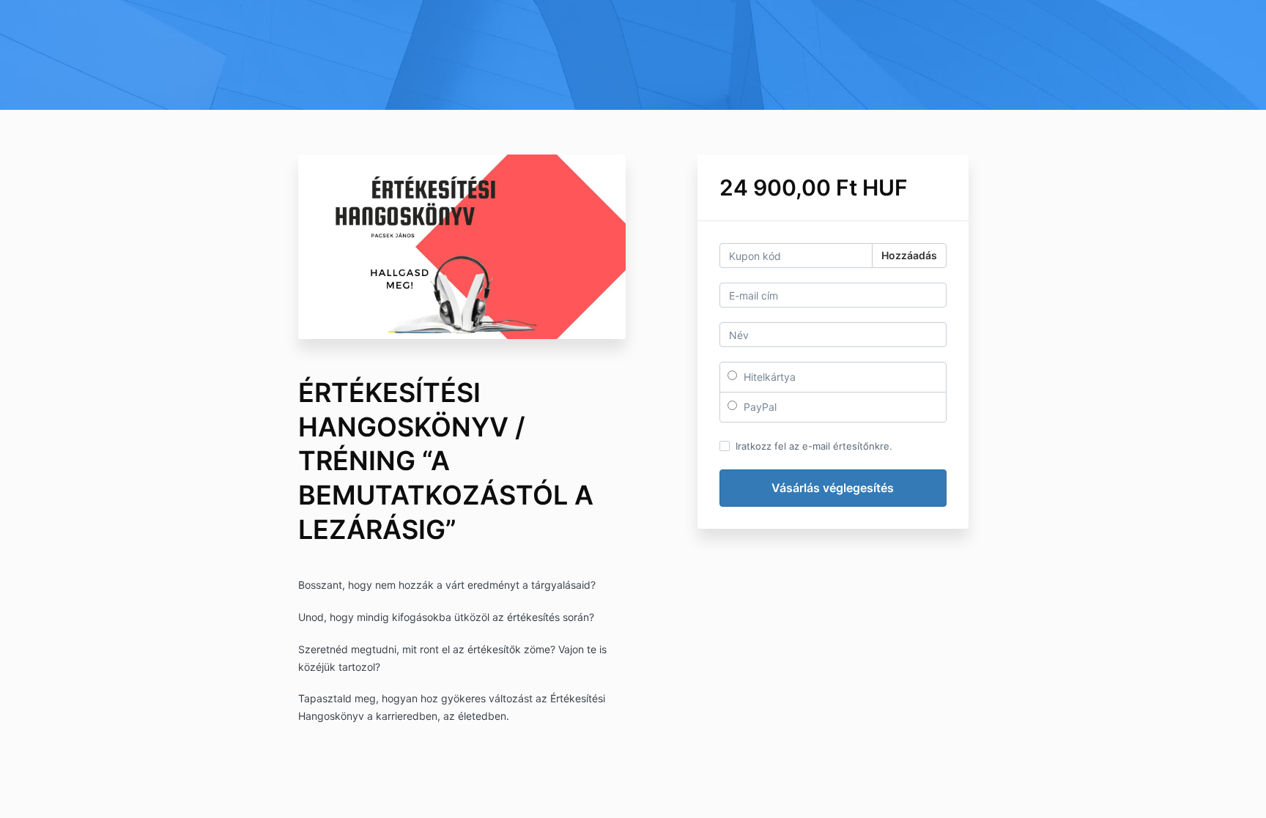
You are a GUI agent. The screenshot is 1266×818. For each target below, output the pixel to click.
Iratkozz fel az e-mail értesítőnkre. (814, 446)
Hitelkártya (768, 377)
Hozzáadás (909, 255)
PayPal (759, 407)
